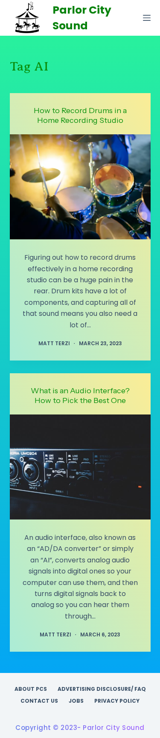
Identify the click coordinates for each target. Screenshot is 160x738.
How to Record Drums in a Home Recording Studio (80, 115)
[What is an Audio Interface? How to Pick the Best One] (80, 467)
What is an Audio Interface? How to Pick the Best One (80, 395)
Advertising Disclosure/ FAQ (102, 689)
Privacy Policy (117, 701)
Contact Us (39, 701)
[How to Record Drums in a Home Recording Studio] (80, 187)
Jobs (76, 701)
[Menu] (147, 18)
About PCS (31, 689)
